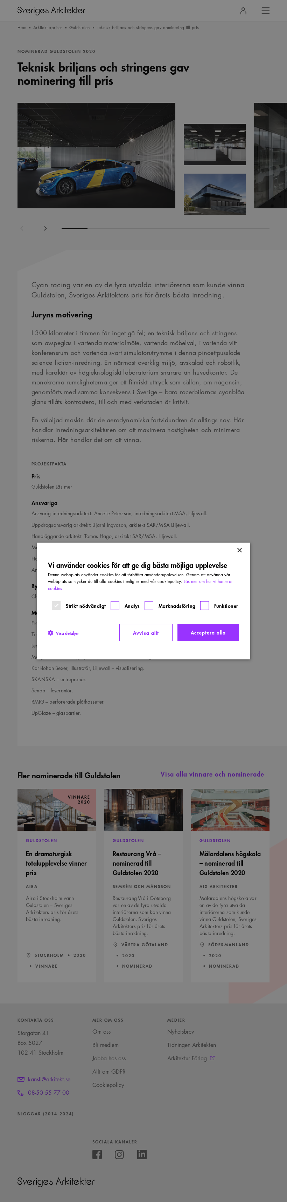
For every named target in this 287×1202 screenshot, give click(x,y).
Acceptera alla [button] (208, 632)
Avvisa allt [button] (146, 633)
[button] (63, 633)
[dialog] (143, 601)
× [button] (239, 550)
